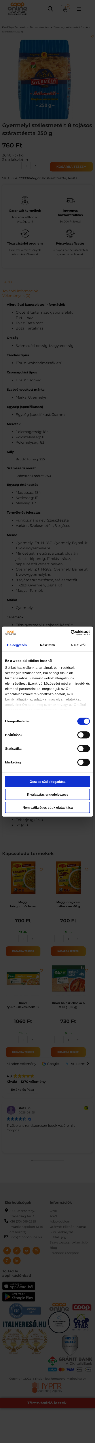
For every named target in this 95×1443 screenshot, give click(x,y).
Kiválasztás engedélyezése (47, 794)
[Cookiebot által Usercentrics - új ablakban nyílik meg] (70, 633)
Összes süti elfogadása (47, 781)
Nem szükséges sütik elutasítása (48, 807)
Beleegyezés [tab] (17, 645)
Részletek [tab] (47, 645)
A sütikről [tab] (78, 645)
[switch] (83, 734)
